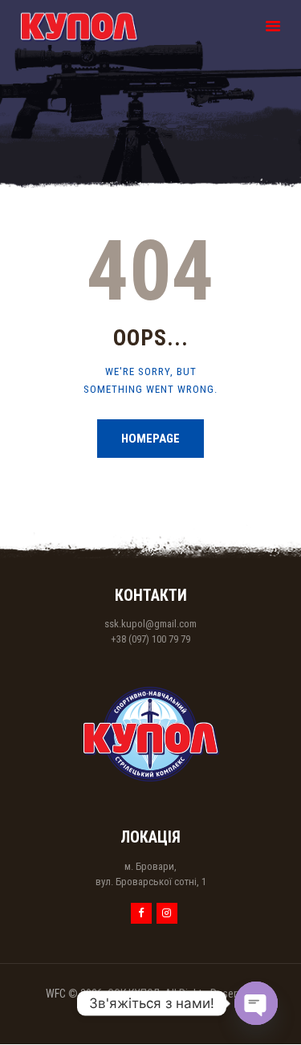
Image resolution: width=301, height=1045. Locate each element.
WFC (56, 993)
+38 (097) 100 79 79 (150, 639)
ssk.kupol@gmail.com (150, 624)
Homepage (150, 438)
